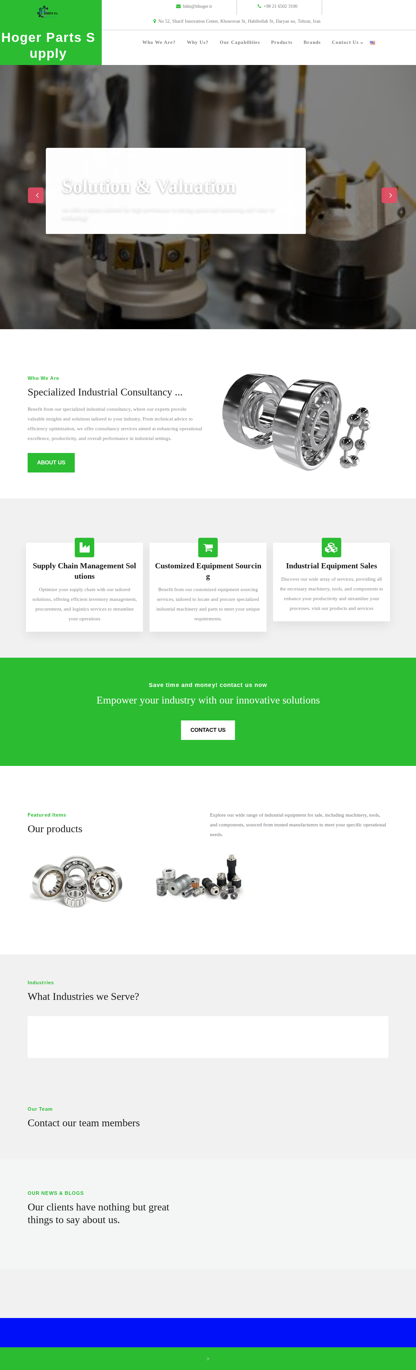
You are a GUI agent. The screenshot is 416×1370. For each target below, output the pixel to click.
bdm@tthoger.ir (197, 6)
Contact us (345, 42)
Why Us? (198, 42)
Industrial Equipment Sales (331, 566)
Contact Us (208, 730)
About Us (51, 462)
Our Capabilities (240, 42)
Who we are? (159, 42)
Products (281, 42)
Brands (312, 42)
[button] (31, 190)
